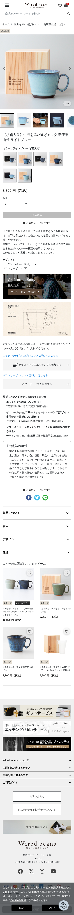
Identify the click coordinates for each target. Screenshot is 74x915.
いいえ (52, 907)
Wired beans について (16, 760)
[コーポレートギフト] (37, 744)
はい (21, 907)
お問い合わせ (37, 796)
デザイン (8, 539)
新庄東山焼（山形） (54, 24)
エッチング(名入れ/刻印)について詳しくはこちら (30, 355)
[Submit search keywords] (68, 13)
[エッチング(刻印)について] (37, 728)
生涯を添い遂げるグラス (16, 767)
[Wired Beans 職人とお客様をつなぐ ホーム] (37, 5)
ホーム (6, 24)
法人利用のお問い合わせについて (37, 809)
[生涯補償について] (37, 827)
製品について (11, 512)
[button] (5, 69)
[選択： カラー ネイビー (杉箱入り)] (56, 159)
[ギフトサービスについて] (37, 711)
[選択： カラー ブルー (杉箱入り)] (25, 159)
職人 (5, 526)
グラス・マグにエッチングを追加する (39, 364)
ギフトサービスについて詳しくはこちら (25, 375)
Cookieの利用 (18, 900)
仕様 (5, 552)
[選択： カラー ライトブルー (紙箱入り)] (10, 175)
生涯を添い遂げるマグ (26, 24)
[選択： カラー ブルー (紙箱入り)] (10, 159)
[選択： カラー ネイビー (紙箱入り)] (40, 159)
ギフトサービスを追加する (37, 384)
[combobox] (37, 14)
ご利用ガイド (10, 782)
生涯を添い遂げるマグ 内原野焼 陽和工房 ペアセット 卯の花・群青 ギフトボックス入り (18, 611)
